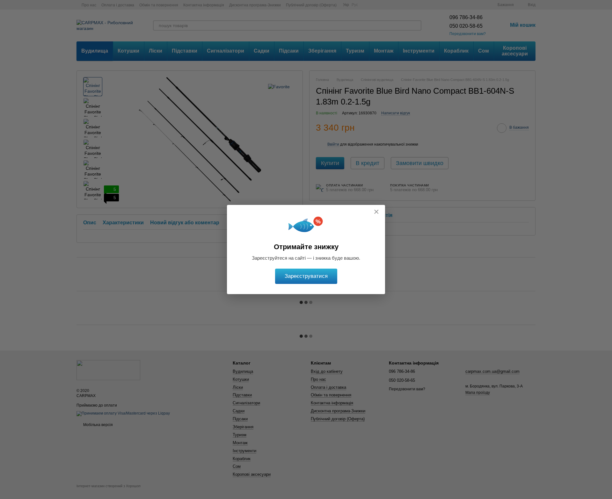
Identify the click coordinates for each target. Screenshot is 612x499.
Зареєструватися (306, 276)
